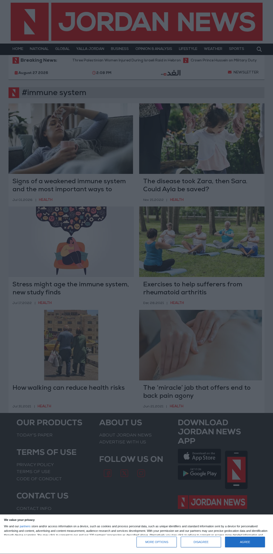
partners (25, 526)
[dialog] (136, 534)
